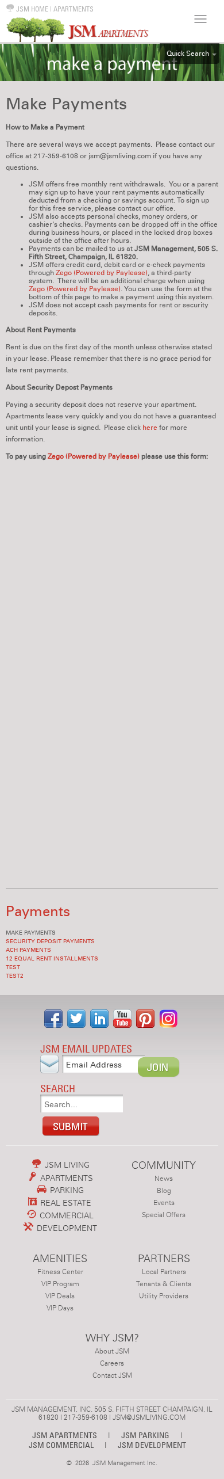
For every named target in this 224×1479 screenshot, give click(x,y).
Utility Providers (163, 1296)
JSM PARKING (145, 1435)
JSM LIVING (66, 1164)
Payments (38, 912)
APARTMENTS (73, 9)
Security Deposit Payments (50, 941)
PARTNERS (164, 1258)
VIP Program (60, 1284)
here (150, 428)
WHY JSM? (112, 1338)
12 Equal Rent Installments (52, 958)
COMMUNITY (164, 1165)
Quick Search (188, 53)
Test (13, 967)
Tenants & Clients (163, 1284)
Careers (112, 1363)
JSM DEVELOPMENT (152, 1445)
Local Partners (164, 1272)
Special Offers (164, 1215)
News (164, 1179)
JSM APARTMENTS (64, 1435)
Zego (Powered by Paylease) (102, 273)
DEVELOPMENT (65, 1228)
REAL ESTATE (64, 1202)
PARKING (66, 1190)
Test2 (15, 976)
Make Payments (31, 932)
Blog (164, 1191)
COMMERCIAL (65, 1215)
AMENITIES (60, 1258)
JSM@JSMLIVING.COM (149, 1417)
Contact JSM (112, 1375)
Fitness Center (60, 1272)
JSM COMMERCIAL (61, 1445)
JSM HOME (31, 9)
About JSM (112, 1351)
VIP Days (60, 1308)
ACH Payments (28, 950)
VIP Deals (60, 1296)
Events (164, 1203)
